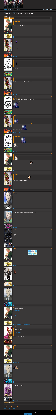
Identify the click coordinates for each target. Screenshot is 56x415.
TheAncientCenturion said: (17, 21)
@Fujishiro (14, 313)
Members (18, 9)
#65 (51, 96)
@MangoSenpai (15, 311)
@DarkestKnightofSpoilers (17, 310)
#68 (51, 153)
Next (13, 402)
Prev (5, 402)
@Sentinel (14, 314)
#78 (51, 345)
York (8, 396)
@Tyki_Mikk (15, 309)
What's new (13, 9)
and (17, 132)
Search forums (9, 10)
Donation (9, 9)
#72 (51, 229)
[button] (11, 9)
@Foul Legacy (15, 315)
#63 (51, 58)
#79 (51, 364)
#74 (51, 267)
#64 (51, 77)
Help (50, 410)
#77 (51, 326)
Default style (6, 410)
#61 (51, 19)
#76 (51, 307)
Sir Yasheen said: (16, 78)
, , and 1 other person (23, 324)
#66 (51, 115)
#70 (51, 192)
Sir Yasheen (8, 109)
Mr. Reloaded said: (16, 174)
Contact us (39, 410)
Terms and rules (43, 410)
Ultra (8, 223)
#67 (51, 134)
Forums (5, 9)
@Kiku (14, 312)
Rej (8, 300)
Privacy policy (47, 410)
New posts (5, 10)
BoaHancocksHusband (8, 242)
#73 (51, 248)
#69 (51, 172)
